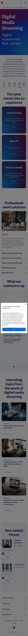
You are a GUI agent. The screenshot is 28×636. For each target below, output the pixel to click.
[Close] (25, 304)
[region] (14, 318)
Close (14, 329)
